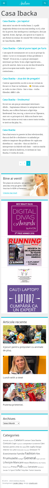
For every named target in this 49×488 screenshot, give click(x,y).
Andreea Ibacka (24, 3)
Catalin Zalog (18, 483)
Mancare (18, 462)
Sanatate (32, 466)
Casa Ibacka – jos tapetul (16, 21)
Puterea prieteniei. (13, 404)
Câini (42, 443)
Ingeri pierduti (40, 459)
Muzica (32, 462)
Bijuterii (11, 440)
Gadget (20, 459)
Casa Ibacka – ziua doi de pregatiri (21, 78)
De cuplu (30, 446)
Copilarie (19, 444)
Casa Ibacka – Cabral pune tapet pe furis (24, 48)
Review (25, 467)
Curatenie (36, 443)
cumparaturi (27, 443)
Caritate (27, 440)
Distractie (20, 450)
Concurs (7, 443)
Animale (5, 440)
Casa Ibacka (9, 129)
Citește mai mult (10, 193)
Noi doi (38, 463)
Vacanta (37, 470)
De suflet (13, 450)
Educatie (26, 450)
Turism (31, 470)
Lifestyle (8, 462)
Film (38, 453)
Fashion (30, 453)
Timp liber (24, 470)
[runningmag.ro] (24, 252)
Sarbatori (41, 467)
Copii (14, 443)
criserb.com (33, 483)
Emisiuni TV (35, 449)
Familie (20, 453)
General (30, 458)
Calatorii (19, 440)
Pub (20, 466)
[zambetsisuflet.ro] (24, 275)
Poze (8, 467)
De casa (23, 447)
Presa (14, 466)
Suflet (18, 470)
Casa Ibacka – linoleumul (16, 99)
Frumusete (10, 458)
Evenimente (9, 453)
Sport (12, 470)
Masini (26, 463)
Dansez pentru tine (11, 447)
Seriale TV (6, 470)
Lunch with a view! (13, 377)
